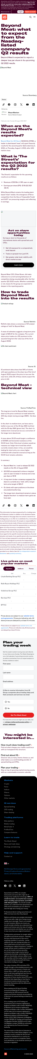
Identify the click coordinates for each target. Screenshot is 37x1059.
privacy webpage (9, 724)
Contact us (8, 856)
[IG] (4, 17)
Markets (8, 780)
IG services (10, 803)
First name (7, 664)
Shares (4, 99)
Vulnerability (17, 874)
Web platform (9, 821)
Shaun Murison (13, 112)
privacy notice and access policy (17, 722)
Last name (6, 672)
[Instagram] (15, 104)
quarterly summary (15, 553)
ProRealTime (8, 830)
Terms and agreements (22, 869)
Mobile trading (9, 824)
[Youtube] (27, 104)
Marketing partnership (19, 1049)
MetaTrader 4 (9, 827)
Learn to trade (11, 837)
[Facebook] (9, 104)
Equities (9, 569)
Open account (30, 12)
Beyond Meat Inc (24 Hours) (11, 141)
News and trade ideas (12, 844)
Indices (20, 569)
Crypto (6, 784)
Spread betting (9, 807)
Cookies (13, 871)
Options (7, 795)
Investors (20, 871)
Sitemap (10, 869)
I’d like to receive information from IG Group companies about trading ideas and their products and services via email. (18, 692)
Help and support (13, 853)
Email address (8, 681)
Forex (31, 569)
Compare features (10, 832)
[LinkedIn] (33, 104)
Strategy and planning (12, 847)
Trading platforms (13, 817)
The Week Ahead (10, 841)
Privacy (6, 871)
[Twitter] (21, 104)
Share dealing (9, 812)
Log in (20, 12)
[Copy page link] (3, 104)
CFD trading (8, 810)
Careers (7, 1049)
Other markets (9, 798)
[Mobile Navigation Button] (34, 17)
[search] (30, 17)
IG (5, 869)
